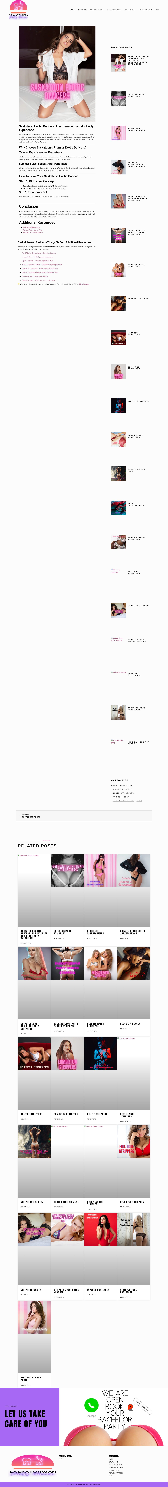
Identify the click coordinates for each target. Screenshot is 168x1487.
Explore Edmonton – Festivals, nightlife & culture (37, 261)
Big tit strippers (138, 401)
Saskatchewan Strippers (136, 266)
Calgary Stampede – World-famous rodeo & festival (38, 280)
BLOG (157, 10)
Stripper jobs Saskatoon (136, 709)
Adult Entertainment (137, 504)
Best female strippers (135, 436)
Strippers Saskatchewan (136, 129)
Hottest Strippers (134, 334)
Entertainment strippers (137, 95)
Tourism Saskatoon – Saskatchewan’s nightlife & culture (40, 272)
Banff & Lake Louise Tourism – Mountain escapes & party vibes (42, 265)
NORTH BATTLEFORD (114, 10)
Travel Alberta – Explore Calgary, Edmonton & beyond (39, 253)
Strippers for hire (32, 1201)
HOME (73, 10)
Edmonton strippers (134, 368)
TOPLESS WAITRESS (145, 10)
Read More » (26, 943)
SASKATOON (82, 10)
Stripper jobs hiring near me (137, 641)
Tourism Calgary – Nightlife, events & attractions (37, 257)
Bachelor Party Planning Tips (32, 230)
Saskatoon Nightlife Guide (31, 228)
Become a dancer (138, 299)
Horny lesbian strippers (137, 538)
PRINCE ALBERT (130, 10)
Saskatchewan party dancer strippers (136, 232)
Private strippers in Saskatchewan (136, 164)
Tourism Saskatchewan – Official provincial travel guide (39, 269)
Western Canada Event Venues (33, 233)
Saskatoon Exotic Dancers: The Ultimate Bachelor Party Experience (34, 934)
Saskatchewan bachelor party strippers (138, 198)
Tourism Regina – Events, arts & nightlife (35, 276)
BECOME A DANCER (96, 10)
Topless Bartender (134, 675)
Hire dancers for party (31, 1379)
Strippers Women (138, 606)
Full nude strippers (134, 572)
